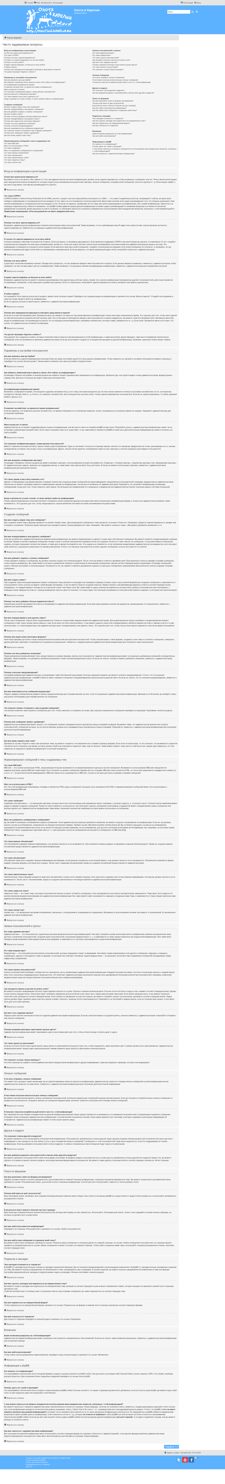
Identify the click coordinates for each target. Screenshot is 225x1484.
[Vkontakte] (179, 1460)
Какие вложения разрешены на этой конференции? (112, 134)
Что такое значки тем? (13, 162)
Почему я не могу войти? (14, 62)
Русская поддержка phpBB (35, 1460)
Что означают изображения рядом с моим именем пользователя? (29, 92)
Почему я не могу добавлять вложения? (20, 123)
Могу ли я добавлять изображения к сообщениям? (23, 150)
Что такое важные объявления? (16, 153)
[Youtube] (185, 1460)
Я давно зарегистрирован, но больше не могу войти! (24, 65)
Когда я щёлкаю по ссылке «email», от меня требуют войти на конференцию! (34, 99)
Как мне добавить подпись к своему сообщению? (23, 112)
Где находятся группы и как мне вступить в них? (111, 60)
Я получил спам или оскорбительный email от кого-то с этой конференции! (121, 82)
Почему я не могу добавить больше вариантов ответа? (25, 116)
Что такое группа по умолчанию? (105, 67)
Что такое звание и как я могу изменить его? (21, 96)
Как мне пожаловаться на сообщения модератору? (24, 128)
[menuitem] (37, 3)
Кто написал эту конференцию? (104, 144)
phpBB (12, 432)
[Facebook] (191, 1460)
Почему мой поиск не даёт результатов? (108, 103)
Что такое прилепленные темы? (16, 157)
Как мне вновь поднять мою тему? (17, 135)
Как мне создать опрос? (13, 114)
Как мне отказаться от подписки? (105, 125)
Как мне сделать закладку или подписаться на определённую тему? (119, 121)
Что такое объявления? (13, 155)
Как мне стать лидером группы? (104, 62)
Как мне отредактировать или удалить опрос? (22, 119)
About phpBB (84, 1376)
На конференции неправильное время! (19, 85)
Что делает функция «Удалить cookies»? (20, 72)
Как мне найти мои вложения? (104, 136)
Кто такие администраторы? (103, 53)
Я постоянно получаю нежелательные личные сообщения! (115, 80)
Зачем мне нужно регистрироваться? (18, 53)
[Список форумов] (49, 19)
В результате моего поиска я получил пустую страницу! (114, 105)
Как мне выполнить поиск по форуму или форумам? (112, 101)
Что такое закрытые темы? (14, 160)
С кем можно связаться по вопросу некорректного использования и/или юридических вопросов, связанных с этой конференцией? (134, 150)
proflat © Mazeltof (41, 1462)
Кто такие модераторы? (101, 55)
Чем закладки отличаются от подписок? (107, 118)
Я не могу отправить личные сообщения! (108, 77)
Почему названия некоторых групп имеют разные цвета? (114, 65)
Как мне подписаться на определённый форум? (111, 123)
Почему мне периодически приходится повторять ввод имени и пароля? (32, 69)
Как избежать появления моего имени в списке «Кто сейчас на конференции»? (35, 82)
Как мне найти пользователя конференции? (109, 108)
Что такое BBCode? (11, 143)
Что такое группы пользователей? (105, 58)
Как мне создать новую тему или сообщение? (22, 107)
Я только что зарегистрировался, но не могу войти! (24, 60)
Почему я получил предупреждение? (18, 126)
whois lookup (168, 1407)
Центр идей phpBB (148, 1390)
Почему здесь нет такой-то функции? (107, 146)
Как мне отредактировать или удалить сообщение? (24, 109)
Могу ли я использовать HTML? (16, 146)
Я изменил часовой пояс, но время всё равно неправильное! (28, 87)
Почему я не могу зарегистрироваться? (19, 58)
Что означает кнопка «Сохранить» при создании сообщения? (28, 130)
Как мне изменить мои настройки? (17, 80)
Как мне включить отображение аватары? (20, 94)
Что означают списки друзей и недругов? (108, 90)
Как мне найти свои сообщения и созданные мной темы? (114, 110)
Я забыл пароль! (10, 67)
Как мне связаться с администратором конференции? (113, 154)
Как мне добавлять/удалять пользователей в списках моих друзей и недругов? (123, 93)
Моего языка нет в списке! (14, 89)
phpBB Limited (85, 1374)
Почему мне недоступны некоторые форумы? (22, 121)
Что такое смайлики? (12, 148)
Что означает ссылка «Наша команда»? (108, 69)
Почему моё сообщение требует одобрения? (21, 133)
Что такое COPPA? (11, 55)
